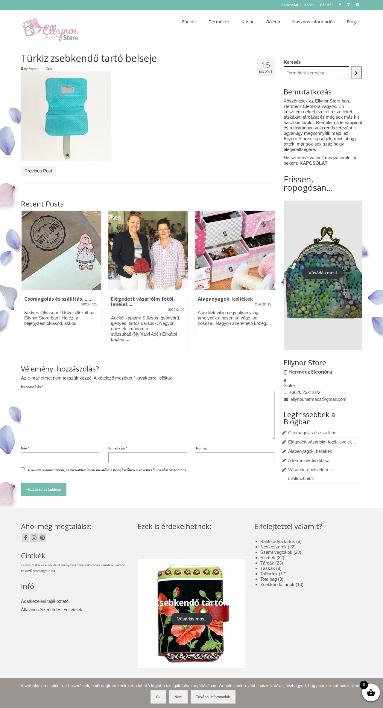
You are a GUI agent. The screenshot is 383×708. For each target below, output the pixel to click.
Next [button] (269, 283)
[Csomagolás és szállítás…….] (61, 250)
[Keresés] (356, 72)
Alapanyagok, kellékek (310, 451)
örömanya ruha (44, 571)
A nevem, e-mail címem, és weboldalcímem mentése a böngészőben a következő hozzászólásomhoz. (107, 470)
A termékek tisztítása (308, 460)
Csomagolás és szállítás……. (317, 432)
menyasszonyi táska (76, 565)
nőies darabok (103, 565)
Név (25, 448)
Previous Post (38, 170)
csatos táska (30, 565)
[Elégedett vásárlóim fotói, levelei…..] (148, 250)
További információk (213, 697)
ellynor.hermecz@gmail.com (317, 399)
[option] (61, 275)
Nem (178, 697)
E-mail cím (117, 448)
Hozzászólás (32, 387)
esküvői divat (50, 565)
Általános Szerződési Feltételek (51, 609)
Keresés (292, 62)
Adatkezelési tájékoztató (45, 601)
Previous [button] (26, 283)
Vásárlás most (322, 272)
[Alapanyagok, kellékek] (235, 250)
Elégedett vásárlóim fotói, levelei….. (323, 441)
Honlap (201, 448)
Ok (158, 697)
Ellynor (34, 69)
